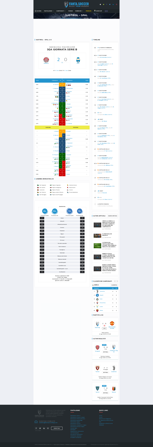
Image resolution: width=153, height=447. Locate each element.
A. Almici (68, 135)
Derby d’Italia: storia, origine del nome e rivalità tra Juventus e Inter (108, 256)
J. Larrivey (56, 173)
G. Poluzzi (55, 84)
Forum (70, 11)
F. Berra (57, 139)
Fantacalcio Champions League (78, 425)
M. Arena (68, 99)
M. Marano (55, 135)
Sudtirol (46, 63)
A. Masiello (56, 88)
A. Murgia (68, 104)
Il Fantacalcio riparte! (107, 234)
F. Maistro (68, 111)
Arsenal (97, 351)
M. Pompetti (56, 154)
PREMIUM (101, 425)
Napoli (101, 295)
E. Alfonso (68, 83)
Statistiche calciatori (76, 436)
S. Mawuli (56, 166)
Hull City (97, 327)
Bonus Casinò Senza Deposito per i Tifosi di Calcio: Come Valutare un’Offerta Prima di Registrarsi (109, 267)
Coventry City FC (114, 351)
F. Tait (56, 107)
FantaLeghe (48, 11)
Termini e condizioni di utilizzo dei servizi (75, 444)
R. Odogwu (55, 119)
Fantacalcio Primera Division (78, 418)
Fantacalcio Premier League (78, 417)
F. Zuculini (68, 154)
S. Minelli (56, 131)
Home (62, 18)
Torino (97, 371)
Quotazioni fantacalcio (77, 434)
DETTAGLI (105, 352)
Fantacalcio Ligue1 (75, 422)
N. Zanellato (69, 107)
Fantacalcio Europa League (77, 426)
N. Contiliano (69, 115)
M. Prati (68, 158)
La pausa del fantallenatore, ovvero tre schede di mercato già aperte (109, 245)
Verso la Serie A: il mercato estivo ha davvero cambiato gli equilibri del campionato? (108, 224)
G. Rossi (68, 161)
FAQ (100, 422)
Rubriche (78, 11)
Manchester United (112, 327)
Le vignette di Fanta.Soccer (106, 420)
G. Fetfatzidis (69, 119)
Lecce (97, 392)
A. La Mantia (69, 123)
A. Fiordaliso (69, 138)
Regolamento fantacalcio (77, 431)
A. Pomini (68, 131)
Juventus (102, 291)
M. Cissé (56, 115)
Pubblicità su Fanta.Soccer (106, 423)
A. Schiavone (55, 161)
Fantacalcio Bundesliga (76, 420)
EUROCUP (99, 11)
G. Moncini (68, 165)
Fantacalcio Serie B (75, 423)
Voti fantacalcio (75, 433)
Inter (101, 299)
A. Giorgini (56, 151)
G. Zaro (57, 70)
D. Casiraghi (55, 111)
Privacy (62, 444)
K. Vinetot (55, 147)
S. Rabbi (68, 174)
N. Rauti (68, 170)
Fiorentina (103, 302)
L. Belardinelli (54, 103)
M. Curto (56, 100)
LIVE (104, 328)
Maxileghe (73, 429)
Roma (101, 310)
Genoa (114, 392)
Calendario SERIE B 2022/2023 (74, 18)
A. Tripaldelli (69, 143)
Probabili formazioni (76, 437)
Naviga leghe (74, 428)
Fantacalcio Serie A (75, 415)
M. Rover (56, 122)
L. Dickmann (69, 91)
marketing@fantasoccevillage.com (48, 422)
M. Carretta (56, 158)
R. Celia (68, 96)
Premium (88, 11)
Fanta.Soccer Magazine (105, 418)
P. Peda (68, 151)
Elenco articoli (112, 216)
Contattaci (57, 428)
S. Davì (56, 142)
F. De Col (56, 91)
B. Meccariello (69, 88)
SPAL (78, 63)
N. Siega (57, 169)
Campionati (60, 11)
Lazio (101, 306)
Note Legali (57, 444)
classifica (114, 285)
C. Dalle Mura (69, 146)
